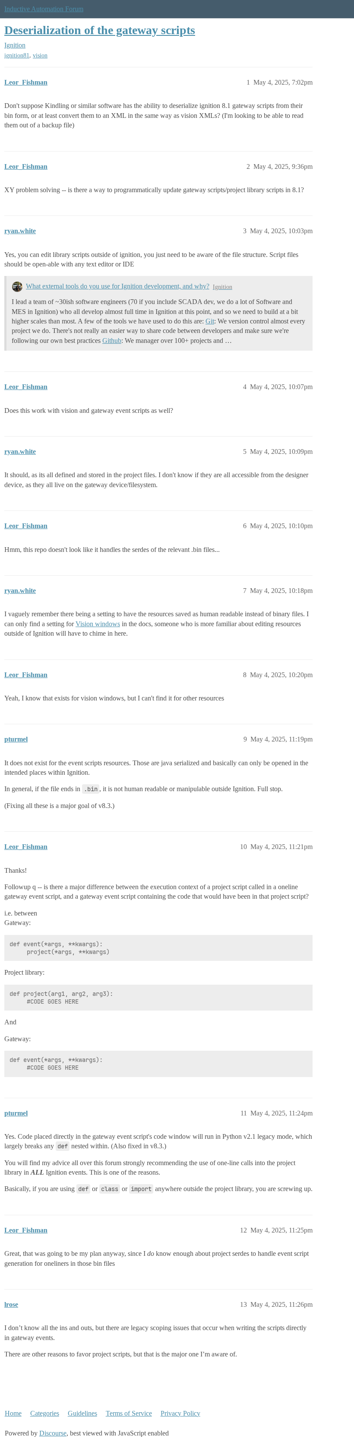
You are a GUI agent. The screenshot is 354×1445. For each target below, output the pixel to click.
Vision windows (98, 623)
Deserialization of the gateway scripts (99, 30)
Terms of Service (129, 1413)
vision (40, 55)
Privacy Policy (180, 1413)
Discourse (52, 1433)
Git (209, 321)
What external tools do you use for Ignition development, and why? (117, 286)
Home (13, 1413)
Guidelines (82, 1413)
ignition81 (16, 55)
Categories (44, 1413)
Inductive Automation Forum (43, 9)
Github (111, 340)
